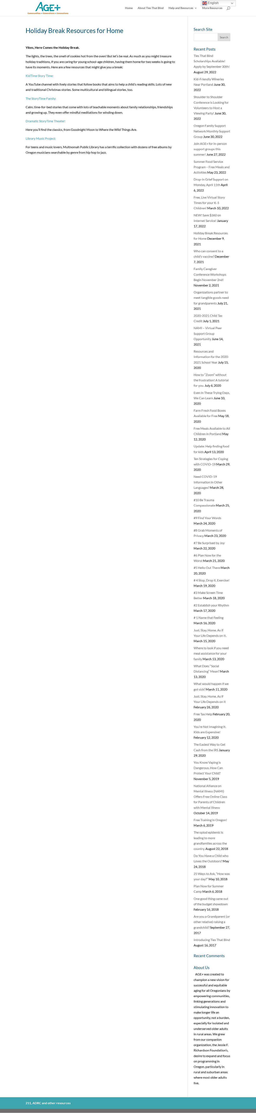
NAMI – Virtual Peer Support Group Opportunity (208, 333)
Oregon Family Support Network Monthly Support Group (212, 131)
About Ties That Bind (151, 8)
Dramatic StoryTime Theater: (46, 121)
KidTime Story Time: (39, 76)
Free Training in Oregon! (210, 820)
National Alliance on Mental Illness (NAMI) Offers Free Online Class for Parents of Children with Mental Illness (210, 796)
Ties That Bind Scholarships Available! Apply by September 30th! (212, 61)
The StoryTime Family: (41, 98)
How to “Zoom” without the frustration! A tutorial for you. (211, 380)
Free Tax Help (203, 714)
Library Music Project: (41, 138)
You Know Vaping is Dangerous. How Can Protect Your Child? (208, 767)
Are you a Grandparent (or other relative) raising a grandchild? (212, 921)
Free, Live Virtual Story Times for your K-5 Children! (209, 202)
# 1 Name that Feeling (208, 617)
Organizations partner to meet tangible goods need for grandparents (211, 297)
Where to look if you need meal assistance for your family (211, 653)
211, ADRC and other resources (48, 1103)
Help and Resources (181, 8)
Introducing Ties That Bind (212, 940)
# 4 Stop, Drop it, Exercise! (211, 580)
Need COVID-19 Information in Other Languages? (208, 482)
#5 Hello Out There (207, 567)
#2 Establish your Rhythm (211, 605)
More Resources (212, 8)
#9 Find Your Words (207, 518)
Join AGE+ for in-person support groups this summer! (210, 149)
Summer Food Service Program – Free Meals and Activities (212, 167)
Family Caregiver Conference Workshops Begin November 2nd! (210, 274)
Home (129, 8)
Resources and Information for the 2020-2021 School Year (211, 356)
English (213, 3)
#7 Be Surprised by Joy (209, 543)
